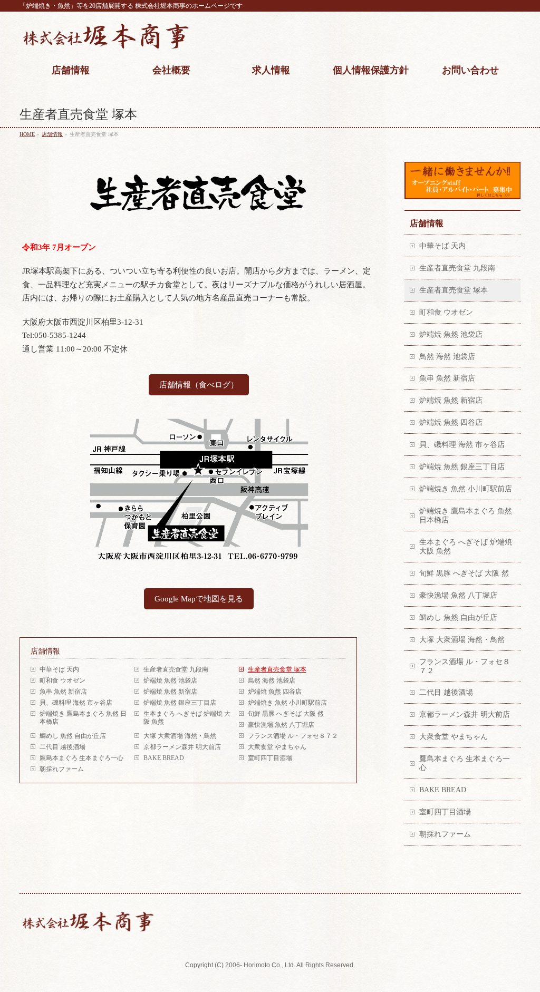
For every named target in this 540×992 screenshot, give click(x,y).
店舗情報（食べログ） (198, 385)
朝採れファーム (65, 769)
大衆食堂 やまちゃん (277, 747)
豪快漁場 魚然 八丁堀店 (281, 724)
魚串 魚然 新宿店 (63, 691)
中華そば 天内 (59, 669)
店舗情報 (45, 651)
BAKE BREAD (163, 758)
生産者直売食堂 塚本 (277, 669)
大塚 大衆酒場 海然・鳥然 (179, 736)
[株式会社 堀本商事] (106, 41)
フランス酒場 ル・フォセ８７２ (293, 736)
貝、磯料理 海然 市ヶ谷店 (76, 702)
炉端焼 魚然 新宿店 (170, 691)
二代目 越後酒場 (62, 747)
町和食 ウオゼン (62, 680)
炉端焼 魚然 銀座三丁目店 (179, 702)
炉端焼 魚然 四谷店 (275, 691)
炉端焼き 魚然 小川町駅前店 (287, 702)
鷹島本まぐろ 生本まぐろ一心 (81, 758)
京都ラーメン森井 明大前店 (182, 747)
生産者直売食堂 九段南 (175, 669)
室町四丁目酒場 (270, 758)
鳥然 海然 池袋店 (271, 680)
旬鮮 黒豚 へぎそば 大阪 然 (286, 713)
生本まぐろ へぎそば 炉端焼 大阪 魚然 (186, 717)
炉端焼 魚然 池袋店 (170, 680)
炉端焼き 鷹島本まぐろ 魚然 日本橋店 (83, 717)
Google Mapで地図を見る (199, 599)
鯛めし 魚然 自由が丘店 (73, 736)
